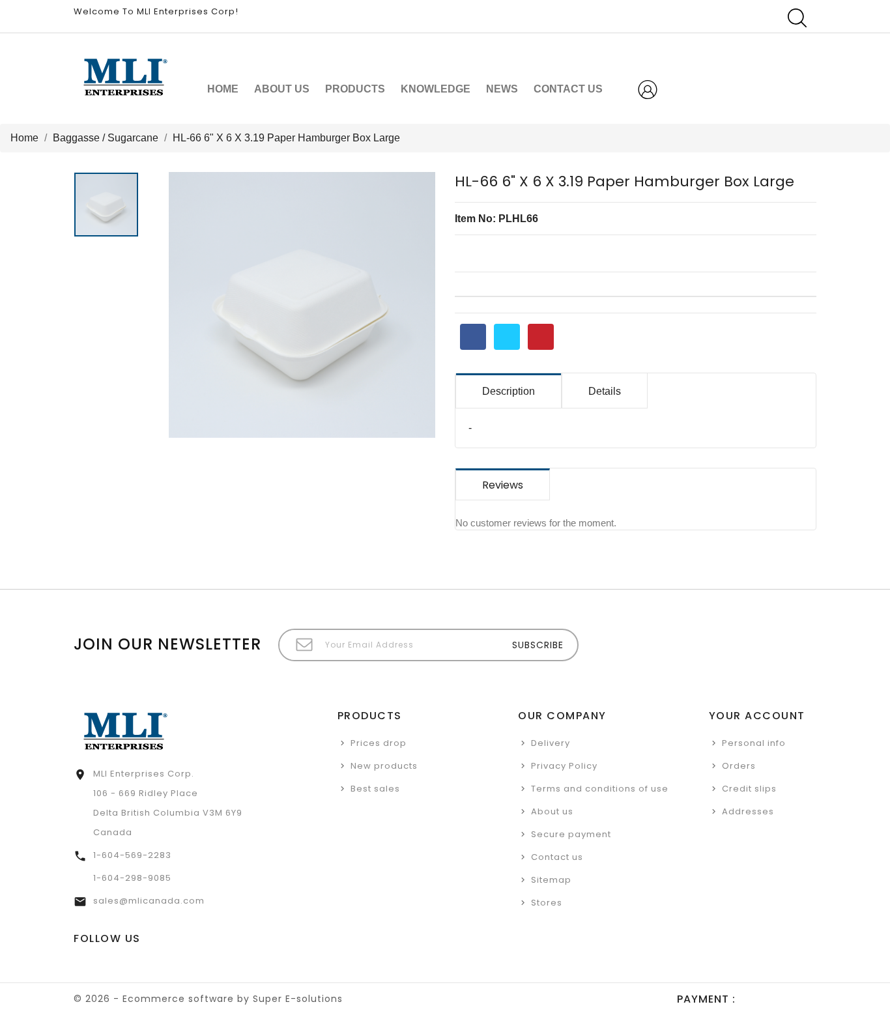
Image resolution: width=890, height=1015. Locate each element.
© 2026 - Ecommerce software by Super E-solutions (208, 998)
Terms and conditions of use (599, 788)
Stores (546, 902)
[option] (108, 208)
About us (281, 88)
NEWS (502, 88)
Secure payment (571, 834)
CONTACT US (568, 88)
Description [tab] (508, 391)
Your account (757, 715)
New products (384, 766)
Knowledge (435, 88)
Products (355, 88)
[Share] (473, 337)
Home (222, 88)
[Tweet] (507, 337)
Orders (739, 766)
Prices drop (379, 743)
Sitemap (551, 880)
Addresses (748, 811)
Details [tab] (604, 391)
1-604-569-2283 (132, 855)
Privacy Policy (564, 766)
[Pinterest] (541, 337)
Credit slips (749, 788)
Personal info (754, 743)
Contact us (557, 857)
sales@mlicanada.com (149, 900)
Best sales (375, 788)
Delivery (550, 743)
